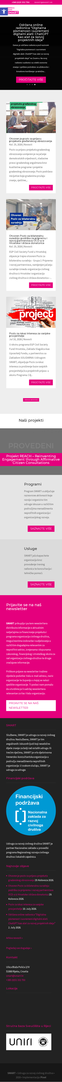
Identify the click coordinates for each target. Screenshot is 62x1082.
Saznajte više (41, 528)
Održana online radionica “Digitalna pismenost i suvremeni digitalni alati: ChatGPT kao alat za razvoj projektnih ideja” (31, 32)
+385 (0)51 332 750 (15, 980)
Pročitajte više (31, 79)
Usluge (30, 548)
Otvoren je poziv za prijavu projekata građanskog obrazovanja (30, 140)
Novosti (28, 144)
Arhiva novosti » (14, 938)
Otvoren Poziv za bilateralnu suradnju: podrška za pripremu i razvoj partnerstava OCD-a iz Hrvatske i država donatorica (28, 239)
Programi (33, 484)
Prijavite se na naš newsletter (24, 706)
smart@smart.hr (15, 975)
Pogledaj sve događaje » (19, 948)
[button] (4, 11)
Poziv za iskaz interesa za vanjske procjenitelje (29, 334)
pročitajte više (41, 187)
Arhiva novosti (31, 400)
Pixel (43, 1077)
